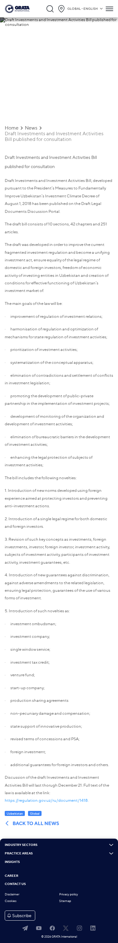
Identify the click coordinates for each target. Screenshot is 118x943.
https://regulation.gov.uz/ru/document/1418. (47, 800)
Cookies (10, 901)
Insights (12, 862)
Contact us (15, 884)
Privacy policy (68, 894)
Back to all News (36, 823)
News (31, 128)
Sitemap (65, 901)
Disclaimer (12, 894)
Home (12, 128)
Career (11, 875)
